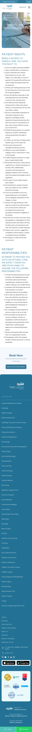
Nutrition (4, 533)
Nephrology (5, 519)
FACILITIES (5, 621)
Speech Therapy (7, 596)
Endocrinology (6, 451)
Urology (4, 601)
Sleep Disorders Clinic (8, 591)
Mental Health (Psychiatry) (10, 514)
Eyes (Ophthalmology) (8, 456)
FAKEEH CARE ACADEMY (9, 628)
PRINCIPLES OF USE (7, 642)
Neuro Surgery (6, 528)
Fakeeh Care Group (9, 2)
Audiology (5, 408)
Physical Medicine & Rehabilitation (12, 577)
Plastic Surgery (6, 581)
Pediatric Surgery (7, 572)
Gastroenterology (7, 471)
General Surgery (7, 475)
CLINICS (4, 617)
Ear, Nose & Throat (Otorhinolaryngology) (14, 446)
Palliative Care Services (9, 557)
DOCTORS (5, 635)
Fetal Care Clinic (7, 466)
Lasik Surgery (6, 509)
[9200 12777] (22, 8)
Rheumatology (6, 586)
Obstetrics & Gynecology (9, 538)
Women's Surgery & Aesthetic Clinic (13, 606)
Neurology (5, 524)
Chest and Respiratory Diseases (12, 427)
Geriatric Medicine (7, 480)
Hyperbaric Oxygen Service (10, 490)
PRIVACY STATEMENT (8, 639)
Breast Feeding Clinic (8, 418)
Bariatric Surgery (7, 413)
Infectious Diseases (8, 495)
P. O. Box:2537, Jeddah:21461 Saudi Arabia (16, 648)
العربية (29, 2)
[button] (29, 7)
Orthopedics (5, 548)
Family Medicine (6, 461)
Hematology (5, 485)
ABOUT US (5, 631)
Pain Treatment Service (9, 553)
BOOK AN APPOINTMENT (16, 367)
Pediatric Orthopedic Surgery (11, 567)
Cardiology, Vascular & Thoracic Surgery (14, 422)
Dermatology (6, 442)
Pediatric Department (8, 562)
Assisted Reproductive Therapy (11, 403)
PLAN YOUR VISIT (7, 624)
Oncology (5, 543)
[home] (7, 7)
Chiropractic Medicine (8, 432)
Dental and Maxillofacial (9, 437)
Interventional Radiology (9, 504)
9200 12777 (9, 653)
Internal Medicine (7, 499)
